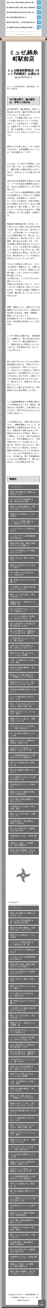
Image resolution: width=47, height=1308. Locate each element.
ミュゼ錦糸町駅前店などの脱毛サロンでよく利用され (22, 756)
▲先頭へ (42, 1303)
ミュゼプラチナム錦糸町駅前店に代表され (22, 537)
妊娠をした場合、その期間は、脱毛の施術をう (21, 844)
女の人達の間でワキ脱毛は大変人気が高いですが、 (22, 625)
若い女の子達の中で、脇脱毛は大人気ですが (22, 829)
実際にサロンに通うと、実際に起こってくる (22, 720)
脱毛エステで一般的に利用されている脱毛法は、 (22, 793)
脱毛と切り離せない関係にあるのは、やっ (22, 493)
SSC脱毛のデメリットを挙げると (22, 785)
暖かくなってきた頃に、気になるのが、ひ (22, 595)
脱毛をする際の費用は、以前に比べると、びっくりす (22, 508)
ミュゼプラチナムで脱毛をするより (22, 530)
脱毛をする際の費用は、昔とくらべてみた (22, 668)
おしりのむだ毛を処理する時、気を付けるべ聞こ (21, 500)
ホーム (9, 86)
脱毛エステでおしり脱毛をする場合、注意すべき (22, 742)
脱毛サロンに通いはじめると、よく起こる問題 (21, 654)
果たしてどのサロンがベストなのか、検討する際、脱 (22, 705)
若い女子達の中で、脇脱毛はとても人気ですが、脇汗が (22, 632)
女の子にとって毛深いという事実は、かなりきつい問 (22, 749)
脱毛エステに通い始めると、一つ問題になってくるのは (22, 676)
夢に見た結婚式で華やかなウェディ (22, 771)
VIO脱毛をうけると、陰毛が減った (23, 837)
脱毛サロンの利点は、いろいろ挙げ (22, 515)
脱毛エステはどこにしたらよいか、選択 (22, 712)
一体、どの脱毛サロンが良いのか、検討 (22, 661)
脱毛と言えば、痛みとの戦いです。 (22, 559)
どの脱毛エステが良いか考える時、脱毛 (22, 807)
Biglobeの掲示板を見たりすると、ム (23, 690)
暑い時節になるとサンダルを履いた (22, 581)
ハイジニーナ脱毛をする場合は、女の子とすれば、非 (22, 617)
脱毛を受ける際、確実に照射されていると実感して (22, 544)
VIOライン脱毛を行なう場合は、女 (22, 764)
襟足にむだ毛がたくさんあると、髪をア (22, 566)
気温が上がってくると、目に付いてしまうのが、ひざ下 (22, 683)
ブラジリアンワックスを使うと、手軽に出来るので (22, 727)
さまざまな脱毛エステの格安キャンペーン (22, 551)
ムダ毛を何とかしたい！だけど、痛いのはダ (22, 639)
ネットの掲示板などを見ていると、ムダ (22, 698)
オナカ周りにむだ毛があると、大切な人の (21, 573)
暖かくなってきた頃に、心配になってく (22, 815)
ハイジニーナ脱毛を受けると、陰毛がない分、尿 (21, 522)
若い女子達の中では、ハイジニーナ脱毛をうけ (22, 610)
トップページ (16, 487)
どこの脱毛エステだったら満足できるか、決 (22, 778)
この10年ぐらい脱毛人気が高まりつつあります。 (22, 588)
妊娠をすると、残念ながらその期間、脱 (22, 603)
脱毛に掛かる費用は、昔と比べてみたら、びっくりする (22, 851)
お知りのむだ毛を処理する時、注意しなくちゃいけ (21, 647)
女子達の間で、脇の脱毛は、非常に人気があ (22, 822)
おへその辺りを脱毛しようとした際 (22, 734)
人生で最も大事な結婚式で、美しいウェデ (22, 800)
